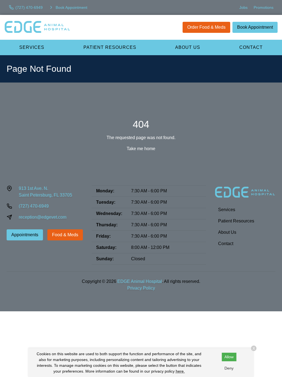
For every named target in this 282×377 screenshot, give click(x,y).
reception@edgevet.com (42, 217)
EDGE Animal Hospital (139, 281)
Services (31, 47)
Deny (229, 368)
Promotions (263, 7)
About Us (187, 47)
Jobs (243, 7)
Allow (229, 357)
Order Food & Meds (206, 27)
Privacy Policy (141, 288)
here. (180, 371)
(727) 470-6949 (34, 206)
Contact (225, 243)
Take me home (141, 148)
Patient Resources (109, 47)
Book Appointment (255, 27)
